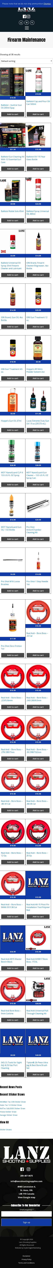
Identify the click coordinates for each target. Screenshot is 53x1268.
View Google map (26, 1197)
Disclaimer (26, 1256)
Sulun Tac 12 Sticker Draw (11, 1105)
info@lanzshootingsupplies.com (26, 1181)
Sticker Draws (6, 1129)
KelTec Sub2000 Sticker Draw (12, 1108)
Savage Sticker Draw (8, 1115)
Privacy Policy (26, 1259)
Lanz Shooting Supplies (27, 1242)
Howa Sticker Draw (8, 1111)
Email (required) (27, 1209)
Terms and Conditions (26, 1263)
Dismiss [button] (47, 3)
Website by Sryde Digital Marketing (28, 1248)
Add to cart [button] (12, 114)
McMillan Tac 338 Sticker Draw (13, 1101)
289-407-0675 (26, 1175)
